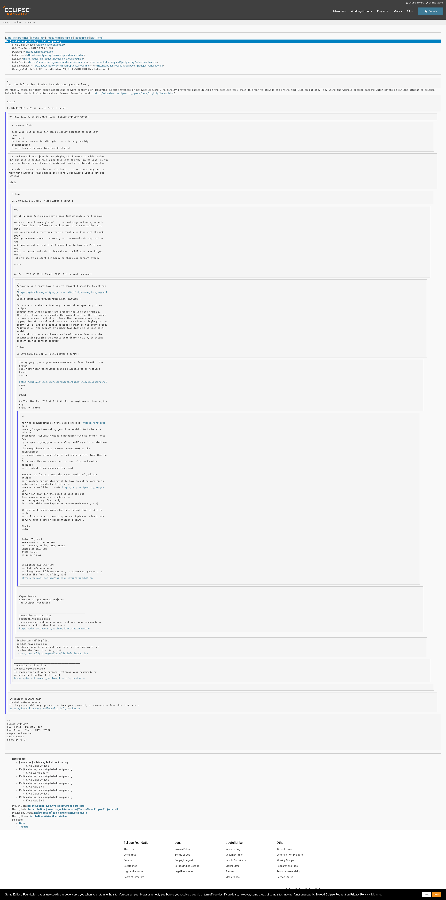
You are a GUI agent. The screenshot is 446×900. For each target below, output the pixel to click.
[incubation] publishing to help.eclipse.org (43, 762)
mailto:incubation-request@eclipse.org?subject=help (53, 58)
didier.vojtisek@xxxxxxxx (50, 44)
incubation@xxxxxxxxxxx (39, 51)
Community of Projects (290, 854)
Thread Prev (38, 37)
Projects (382, 11)
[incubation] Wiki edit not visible (48, 816)
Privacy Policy (182, 849)
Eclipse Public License (187, 865)
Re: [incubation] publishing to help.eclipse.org (45, 769)
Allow (436, 894)
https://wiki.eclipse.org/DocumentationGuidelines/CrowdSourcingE (63, 382)
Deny (426, 894)
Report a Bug (233, 849)
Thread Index (82, 37)
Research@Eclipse (287, 865)
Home (5, 22)
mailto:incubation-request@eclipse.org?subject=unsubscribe (128, 65)
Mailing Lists (233, 865)
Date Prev (11, 37)
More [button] (397, 11)
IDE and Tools (284, 849)
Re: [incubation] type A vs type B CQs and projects (55, 805)
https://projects (94, 423)
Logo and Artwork (133, 871)
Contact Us (130, 854)
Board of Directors (134, 877)
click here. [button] (375, 894)
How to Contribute (236, 860)
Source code (30, 22)
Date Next (23, 37)
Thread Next (53, 37)
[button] (410, 11)
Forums (230, 871)
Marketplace (233, 877)
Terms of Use (182, 854)
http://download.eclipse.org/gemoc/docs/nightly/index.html (134, 93)
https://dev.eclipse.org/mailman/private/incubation (55, 55)
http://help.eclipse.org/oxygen (83, 487)
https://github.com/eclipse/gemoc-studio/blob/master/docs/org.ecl (62, 292)
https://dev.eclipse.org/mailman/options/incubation (61, 65)
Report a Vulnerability (289, 871)
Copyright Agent (184, 860)
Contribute (16, 22)
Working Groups (361, 11)
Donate (432, 11)
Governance (130, 865)
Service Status (285, 877)
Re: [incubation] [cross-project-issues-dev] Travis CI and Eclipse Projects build (73, 809)
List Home (96, 37)
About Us (129, 849)
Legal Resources (184, 871)
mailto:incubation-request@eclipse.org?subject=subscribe (124, 62)
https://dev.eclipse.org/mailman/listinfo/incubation (58, 62)
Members (339, 11)
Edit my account (416, 3)
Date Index (67, 37)
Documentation (234, 854)
